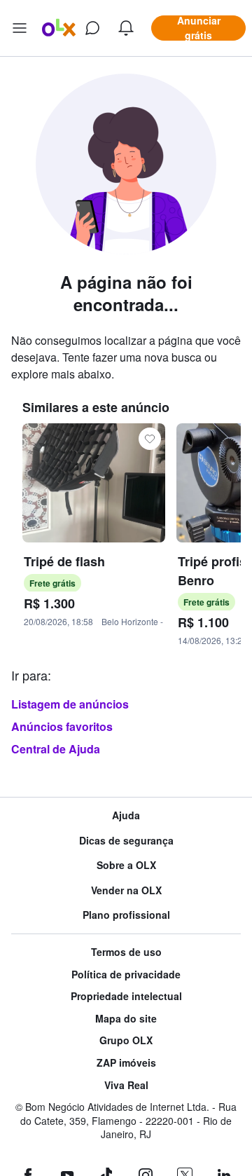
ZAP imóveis (126, 1062)
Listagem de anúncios (70, 704)
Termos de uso (126, 952)
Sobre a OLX (126, 865)
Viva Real (126, 1085)
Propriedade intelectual (126, 996)
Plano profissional (126, 915)
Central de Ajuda (55, 749)
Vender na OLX (126, 890)
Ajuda (126, 815)
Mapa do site (126, 1018)
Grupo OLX (126, 1040)
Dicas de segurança (126, 840)
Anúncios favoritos (62, 726)
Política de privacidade (126, 974)
